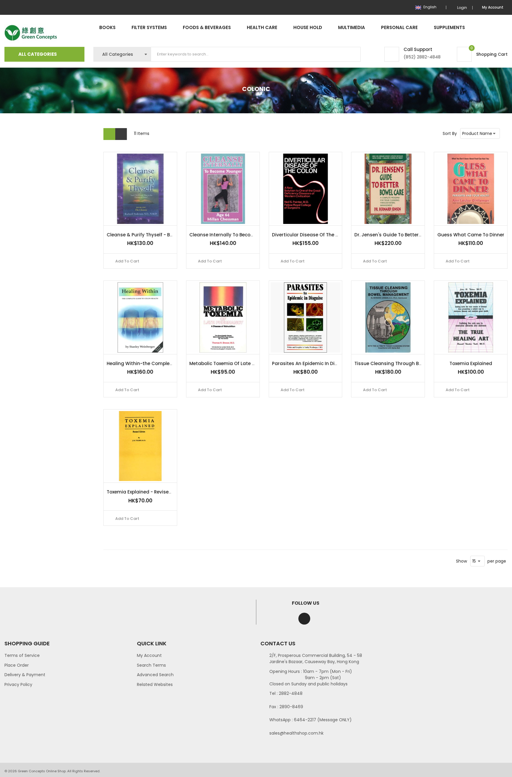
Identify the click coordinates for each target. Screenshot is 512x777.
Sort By (450, 133)
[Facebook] (304, 619)
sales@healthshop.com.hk (296, 733)
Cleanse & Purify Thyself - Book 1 (144, 235)
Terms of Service (22, 655)
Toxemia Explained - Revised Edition (148, 492)
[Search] (351, 54)
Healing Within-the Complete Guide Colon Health (163, 363)
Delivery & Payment (24, 675)
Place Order (16, 665)
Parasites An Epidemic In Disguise (311, 363)
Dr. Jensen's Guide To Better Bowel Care (399, 235)
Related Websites (155, 684)
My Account (149, 655)
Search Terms (151, 665)
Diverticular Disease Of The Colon (310, 235)
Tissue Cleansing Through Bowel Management (408, 363)
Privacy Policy (18, 684)
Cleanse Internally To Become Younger (233, 235)
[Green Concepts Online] (30, 33)
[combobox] (256, 54)
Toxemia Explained (470, 363)
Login (462, 7)
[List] (121, 134)
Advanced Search (155, 675)
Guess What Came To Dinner (470, 235)
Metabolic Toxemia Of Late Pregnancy (233, 363)
